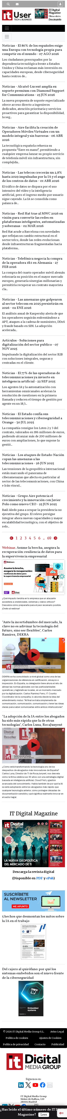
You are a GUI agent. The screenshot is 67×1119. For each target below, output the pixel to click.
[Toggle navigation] (7, 28)
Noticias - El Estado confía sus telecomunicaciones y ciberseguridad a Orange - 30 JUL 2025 (32, 418)
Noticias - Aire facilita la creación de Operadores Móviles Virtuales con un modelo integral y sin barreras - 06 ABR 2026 (32, 133)
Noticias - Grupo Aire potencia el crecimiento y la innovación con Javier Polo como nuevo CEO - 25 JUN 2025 (31, 500)
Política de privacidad (16, 1044)
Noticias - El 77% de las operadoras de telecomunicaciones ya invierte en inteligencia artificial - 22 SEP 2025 (31, 377)
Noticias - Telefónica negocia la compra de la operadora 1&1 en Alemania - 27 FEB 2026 (32, 262)
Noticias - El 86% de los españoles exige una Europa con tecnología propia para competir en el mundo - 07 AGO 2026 (32, 49)
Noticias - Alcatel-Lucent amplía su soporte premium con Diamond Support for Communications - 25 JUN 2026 (33, 90)
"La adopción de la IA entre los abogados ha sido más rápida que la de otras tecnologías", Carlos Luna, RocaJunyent (33, 720)
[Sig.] (55, 538)
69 (49, 538)
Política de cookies (17, 1038)
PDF (39, 878)
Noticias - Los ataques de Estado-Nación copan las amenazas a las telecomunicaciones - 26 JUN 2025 (33, 459)
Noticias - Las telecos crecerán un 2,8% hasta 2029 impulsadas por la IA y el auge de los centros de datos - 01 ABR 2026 (33, 176)
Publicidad (57, 1044)
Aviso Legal (57, 1031)
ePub (49, 878)
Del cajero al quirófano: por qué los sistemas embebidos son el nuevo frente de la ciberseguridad (33, 973)
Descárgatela (55, 19)
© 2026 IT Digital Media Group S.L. (23, 1031)
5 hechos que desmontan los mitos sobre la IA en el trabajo (33, 918)
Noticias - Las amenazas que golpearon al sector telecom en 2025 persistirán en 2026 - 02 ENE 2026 (32, 303)
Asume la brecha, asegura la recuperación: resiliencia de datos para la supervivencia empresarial (32, 552)
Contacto (40, 1044)
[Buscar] (8, 4)
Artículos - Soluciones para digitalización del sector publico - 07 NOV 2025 (30, 344)
